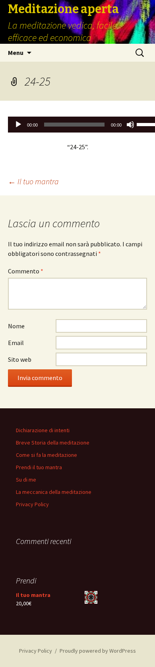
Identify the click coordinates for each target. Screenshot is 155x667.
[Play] (18, 125)
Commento (25, 271)
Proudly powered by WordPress (98, 650)
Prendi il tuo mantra (39, 467)
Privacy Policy (32, 504)
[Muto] (130, 125)
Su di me (26, 479)
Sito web (19, 359)
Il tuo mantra (33, 181)
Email (16, 343)
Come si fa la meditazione (46, 454)
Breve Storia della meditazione (52, 442)
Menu (15, 53)
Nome (16, 326)
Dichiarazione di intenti (43, 430)
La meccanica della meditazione (53, 491)
